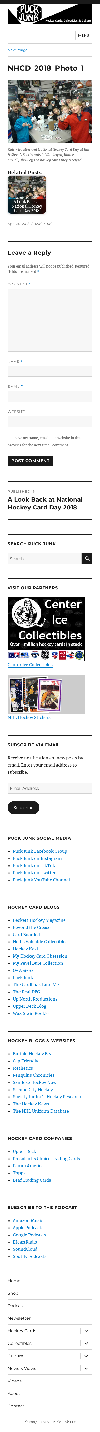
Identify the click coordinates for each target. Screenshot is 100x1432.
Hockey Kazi (25, 948)
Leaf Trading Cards (32, 1180)
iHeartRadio (25, 1242)
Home (14, 1280)
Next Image (17, 50)
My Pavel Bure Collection (38, 963)
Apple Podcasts (28, 1227)
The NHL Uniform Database (41, 1111)
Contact (16, 1406)
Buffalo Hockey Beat (33, 1053)
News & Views (22, 1368)
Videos (15, 1381)
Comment (19, 284)
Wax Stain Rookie (31, 1013)
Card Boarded (26, 934)
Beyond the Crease (32, 927)
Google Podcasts (29, 1234)
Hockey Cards (22, 1330)
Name (15, 361)
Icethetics (23, 1068)
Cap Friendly (25, 1060)
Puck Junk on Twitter (34, 872)
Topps (19, 1172)
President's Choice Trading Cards (46, 1158)
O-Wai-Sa (23, 970)
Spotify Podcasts (29, 1256)
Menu (83, 35)
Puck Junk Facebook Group (40, 851)
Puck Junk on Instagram (37, 858)
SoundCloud (25, 1249)
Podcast (16, 1305)
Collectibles (20, 1343)
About (14, 1393)
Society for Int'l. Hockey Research (47, 1096)
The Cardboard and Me (36, 984)
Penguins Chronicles (33, 1075)
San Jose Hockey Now (34, 1082)
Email (15, 386)
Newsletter (19, 1318)
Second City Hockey (33, 1089)
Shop (13, 1293)
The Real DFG (26, 991)
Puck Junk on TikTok (34, 865)
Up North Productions (35, 999)
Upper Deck (24, 1151)
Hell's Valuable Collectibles (40, 941)
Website (16, 411)
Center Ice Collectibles (30, 664)
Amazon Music (28, 1220)
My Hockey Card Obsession (40, 956)
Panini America (28, 1165)
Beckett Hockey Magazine (39, 920)
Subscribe (23, 807)
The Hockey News (31, 1103)
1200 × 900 (44, 223)
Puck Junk (23, 977)
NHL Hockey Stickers (29, 717)
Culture (15, 1355)
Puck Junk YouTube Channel (41, 879)
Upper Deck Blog (29, 1006)
